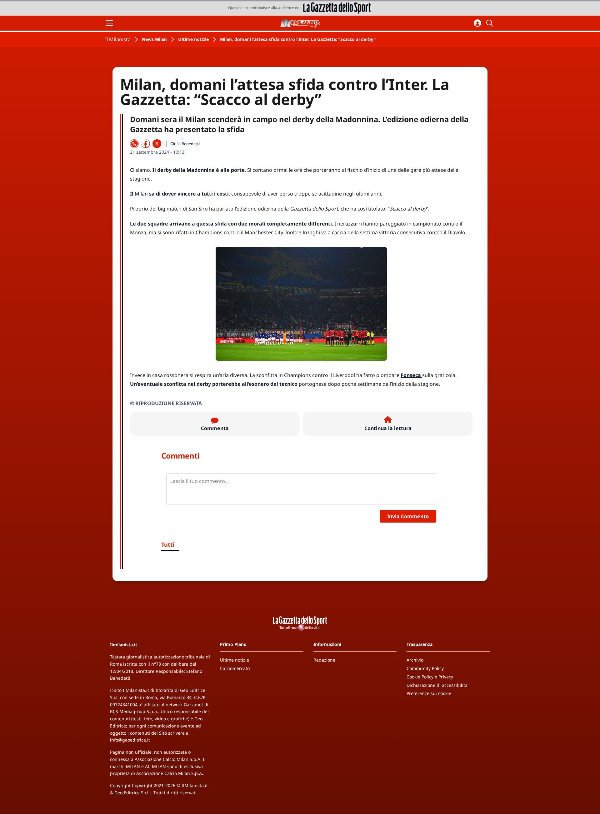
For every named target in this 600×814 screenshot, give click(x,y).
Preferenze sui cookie (429, 693)
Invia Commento (408, 516)
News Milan (154, 39)
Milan (141, 193)
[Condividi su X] (156, 143)
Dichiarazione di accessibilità (437, 685)
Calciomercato (235, 668)
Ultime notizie (193, 39)
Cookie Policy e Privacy (430, 677)
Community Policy (425, 668)
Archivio (415, 660)
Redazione (324, 660)
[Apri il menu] (109, 23)
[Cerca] (490, 23)
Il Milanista (118, 39)
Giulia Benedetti (185, 143)
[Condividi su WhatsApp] (134, 143)
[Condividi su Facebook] (145, 143)
